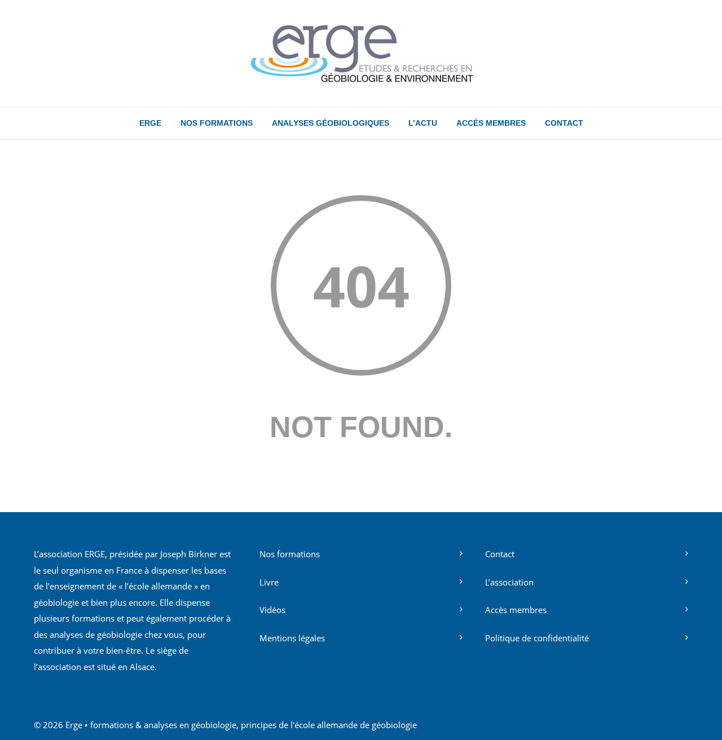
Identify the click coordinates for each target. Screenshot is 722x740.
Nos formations (216, 122)
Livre (269, 582)
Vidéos (272, 609)
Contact (564, 122)
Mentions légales (292, 638)
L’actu (422, 122)
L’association (509, 582)
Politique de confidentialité (537, 638)
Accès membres (491, 122)
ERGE (150, 122)
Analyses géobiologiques (330, 122)
